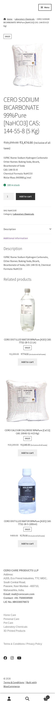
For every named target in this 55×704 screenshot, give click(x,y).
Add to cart (25, 196)
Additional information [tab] (16, 238)
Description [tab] (10, 229)
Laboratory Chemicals (25, 19)
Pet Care (8, 623)
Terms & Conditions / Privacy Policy (23, 644)
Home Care (10, 615)
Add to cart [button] (27, 361)
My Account (9, 699)
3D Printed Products (14, 631)
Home (9, 19)
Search (27, 699)
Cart (42, 696)
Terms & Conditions (14, 682)
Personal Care (11, 619)
